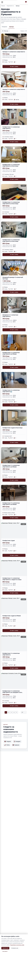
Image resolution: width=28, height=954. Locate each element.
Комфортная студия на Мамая (12, 615)
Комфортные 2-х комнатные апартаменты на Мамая (11, 353)
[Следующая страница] (25, 712)
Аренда (11, 26)
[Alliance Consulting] (26, 2)
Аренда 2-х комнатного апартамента (14, 51)
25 (22, 712)
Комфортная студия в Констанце (12, 428)
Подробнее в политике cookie (17, 945)
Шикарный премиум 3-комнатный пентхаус (13, 278)
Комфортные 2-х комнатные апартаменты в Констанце (11, 165)
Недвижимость (10, 5)
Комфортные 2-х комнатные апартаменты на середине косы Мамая (12, 692)
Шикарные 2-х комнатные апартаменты (10, 315)
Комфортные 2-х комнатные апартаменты (11, 127)
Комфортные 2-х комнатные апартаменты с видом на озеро (12, 578)
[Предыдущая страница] (3, 712)
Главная (3, 5)
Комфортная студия (9, 540)
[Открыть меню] (2, 2)
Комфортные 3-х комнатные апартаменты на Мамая (11, 503)
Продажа (4, 26)
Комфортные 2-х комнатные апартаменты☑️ (11, 390)
